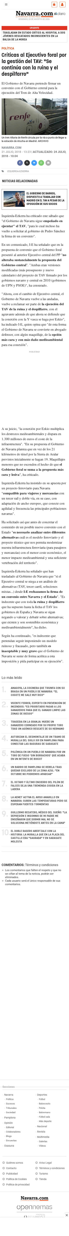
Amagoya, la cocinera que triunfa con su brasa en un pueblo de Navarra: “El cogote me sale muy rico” (38, 691)
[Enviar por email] (48, 162)
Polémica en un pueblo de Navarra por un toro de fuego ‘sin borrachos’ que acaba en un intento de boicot (38, 755)
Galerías (43, 1141)
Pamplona (10, 1117)
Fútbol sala (44, 1116)
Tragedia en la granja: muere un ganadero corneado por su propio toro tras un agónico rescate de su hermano (37, 725)
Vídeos (42, 1145)
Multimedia (43, 1137)
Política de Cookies (16, 1179)
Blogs (9, 1136)
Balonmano (44, 1112)
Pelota (42, 1108)
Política (9, 1099)
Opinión (8, 1122)
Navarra (8, 1094)
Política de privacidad (18, 1184)
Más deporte (45, 1121)
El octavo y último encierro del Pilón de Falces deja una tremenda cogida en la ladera (37, 786)
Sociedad (10, 1112)
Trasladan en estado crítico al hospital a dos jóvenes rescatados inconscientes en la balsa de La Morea (34, 36)
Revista (41, 1131)
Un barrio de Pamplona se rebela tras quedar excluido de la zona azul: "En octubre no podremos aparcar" (36, 771)
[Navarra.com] (34, 13)
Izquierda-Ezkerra (18, 171)
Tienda (43, 1179)
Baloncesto (44, 1103)
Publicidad (12, 1173)
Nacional (42, 1126)
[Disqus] (34, 937)
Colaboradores (13, 1131)
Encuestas (11, 1140)
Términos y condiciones (41, 865)
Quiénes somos (14, 1162)
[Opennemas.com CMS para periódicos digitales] (34, 1210)
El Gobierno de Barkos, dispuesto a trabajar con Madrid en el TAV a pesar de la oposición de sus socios (45, 198)
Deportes (42, 1094)
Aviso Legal (45, 1162)
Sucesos (10, 1103)
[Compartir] (20, 162)
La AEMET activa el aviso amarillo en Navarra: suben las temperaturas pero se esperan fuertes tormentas (39, 801)
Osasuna (9, 1145)
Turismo (43, 1173)
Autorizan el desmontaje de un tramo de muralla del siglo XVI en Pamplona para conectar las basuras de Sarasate (38, 740)
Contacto (11, 1168)
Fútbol (42, 1099)
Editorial (10, 1127)
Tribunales (11, 1108)
